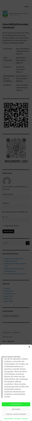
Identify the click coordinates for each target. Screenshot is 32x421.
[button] (29, 347)
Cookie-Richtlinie (8, 418)
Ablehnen (16, 409)
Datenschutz (17, 418)
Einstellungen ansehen (16, 414)
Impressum (25, 418)
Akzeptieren (16, 404)
